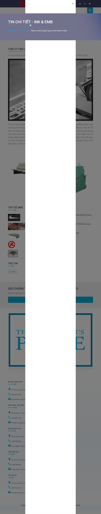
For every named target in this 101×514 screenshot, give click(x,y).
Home (13, 30)
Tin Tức (23, 30)
